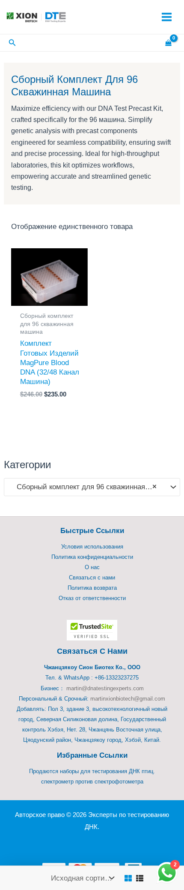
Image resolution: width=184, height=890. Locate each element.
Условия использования (92, 546)
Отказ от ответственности (92, 598)
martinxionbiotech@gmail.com (127, 698)
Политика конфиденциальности (92, 557)
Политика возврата (92, 588)
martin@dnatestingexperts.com (105, 688)
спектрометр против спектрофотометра (92, 781)
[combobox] (92, 487)
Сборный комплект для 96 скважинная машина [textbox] (87, 487)
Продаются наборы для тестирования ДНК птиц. (92, 771)
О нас (92, 567)
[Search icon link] (12, 44)
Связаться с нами (92, 577)
